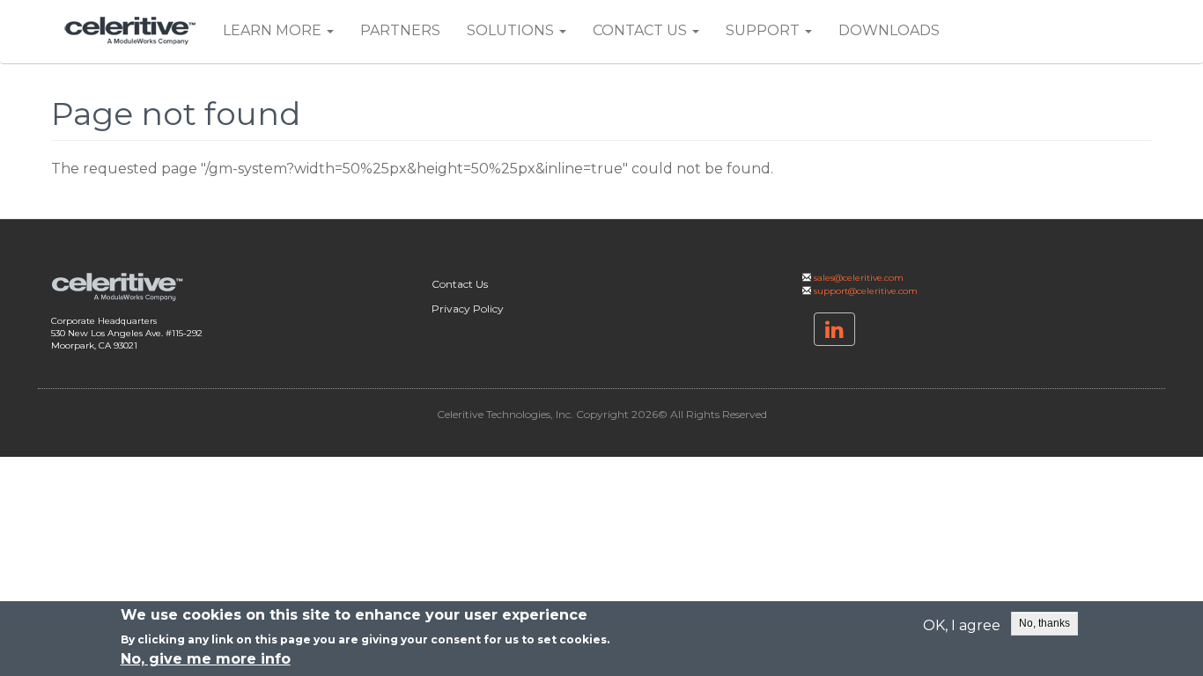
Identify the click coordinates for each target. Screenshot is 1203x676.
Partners (400, 30)
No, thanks (1044, 623)
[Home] (137, 31)
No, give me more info (206, 658)
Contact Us (641, 30)
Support (764, 30)
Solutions (512, 30)
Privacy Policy (468, 308)
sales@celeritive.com (859, 277)
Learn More (274, 30)
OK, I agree (961, 624)
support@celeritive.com (866, 291)
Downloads (889, 30)
